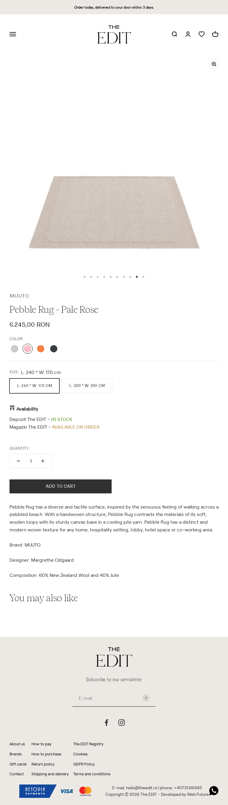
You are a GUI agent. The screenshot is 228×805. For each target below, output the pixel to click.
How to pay (41, 743)
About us (17, 743)
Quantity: (20, 448)
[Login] (188, 34)
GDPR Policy (84, 763)
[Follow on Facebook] (106, 723)
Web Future (198, 794)
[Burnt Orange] (41, 349)
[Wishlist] (201, 34)
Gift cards (18, 763)
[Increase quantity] (42, 461)
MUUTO (19, 296)
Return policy (42, 763)
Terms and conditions (91, 773)
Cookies (80, 753)
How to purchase (46, 753)
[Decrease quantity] (18, 461)
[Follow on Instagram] (122, 723)
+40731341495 (188, 787)
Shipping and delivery (50, 773)
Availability (27, 408)
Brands (16, 753)
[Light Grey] (15, 349)
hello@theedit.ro (141, 787)
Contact (17, 773)
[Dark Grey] (54, 349)
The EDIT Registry (88, 743)
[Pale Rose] (28, 349)
